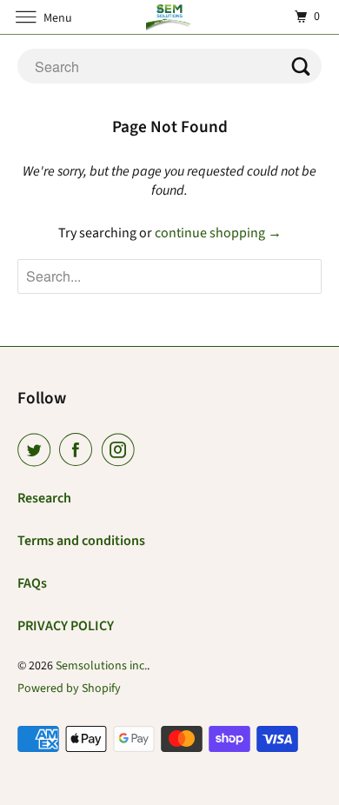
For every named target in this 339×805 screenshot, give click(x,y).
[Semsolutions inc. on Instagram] (122, 450)
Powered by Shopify (69, 688)
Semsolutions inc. (101, 666)
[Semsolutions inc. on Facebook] (79, 450)
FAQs (32, 583)
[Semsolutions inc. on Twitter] (37, 450)
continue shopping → (218, 233)
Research (44, 498)
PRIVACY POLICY (65, 625)
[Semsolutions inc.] (170, 17)
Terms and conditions (81, 540)
